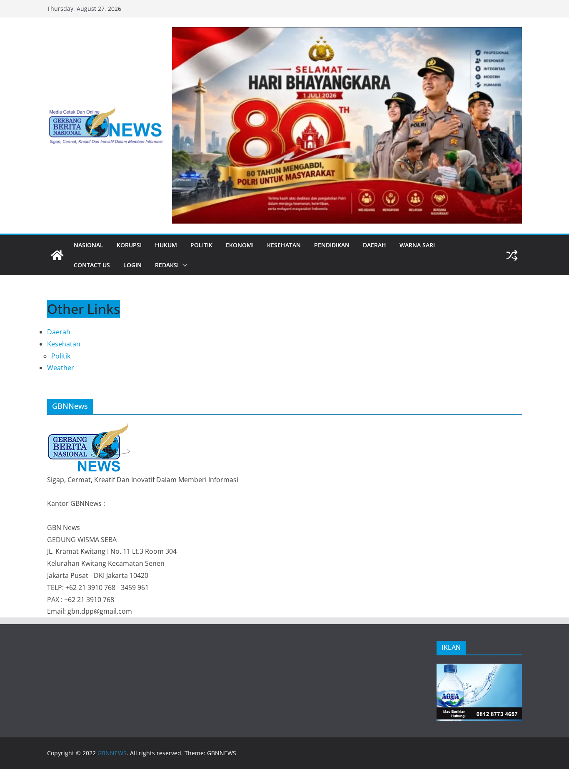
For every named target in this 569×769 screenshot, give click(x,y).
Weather (60, 367)
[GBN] (88, 427)
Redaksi (167, 265)
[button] (183, 265)
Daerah (374, 245)
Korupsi (129, 245)
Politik (201, 245)
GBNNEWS (112, 753)
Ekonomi (240, 245)
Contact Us (92, 265)
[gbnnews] (57, 255)
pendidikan (331, 245)
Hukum (166, 245)
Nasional (88, 245)
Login (132, 265)
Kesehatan (284, 245)
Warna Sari (417, 245)
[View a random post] (512, 255)
